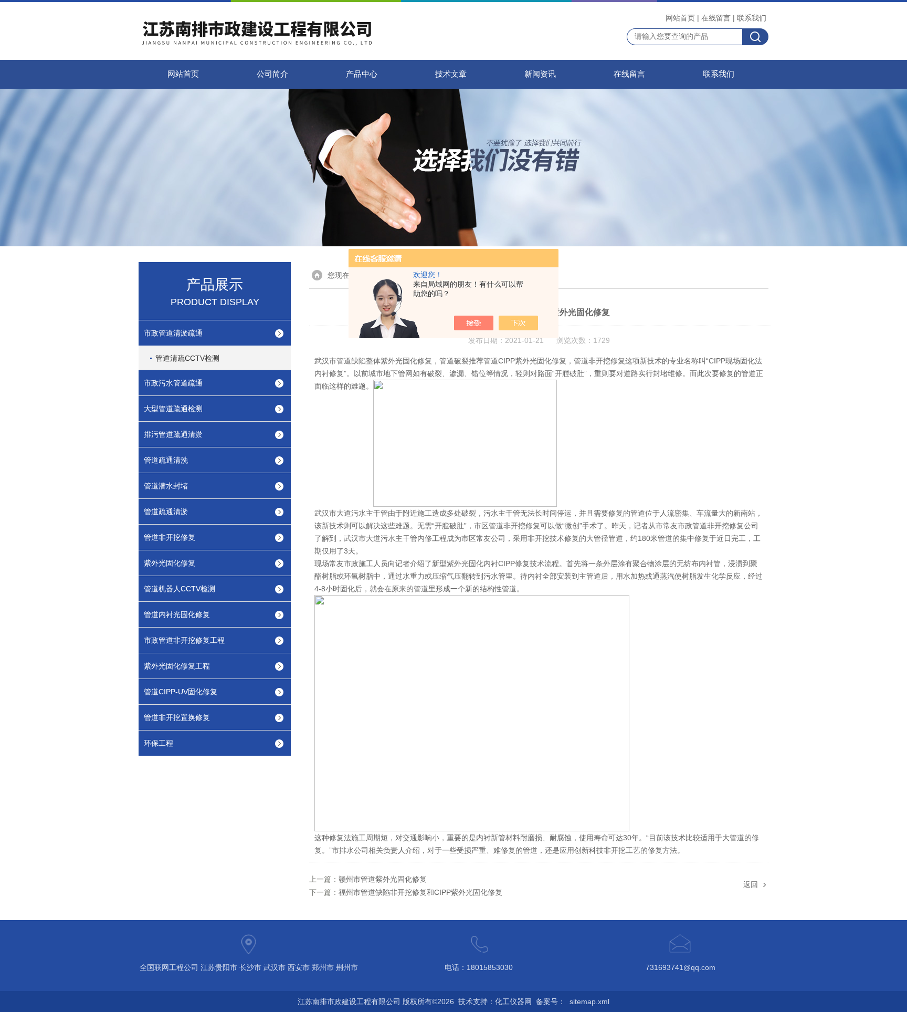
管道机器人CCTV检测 (179, 589)
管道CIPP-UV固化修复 (180, 691)
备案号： (550, 1001)
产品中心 (361, 74)
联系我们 (751, 18)
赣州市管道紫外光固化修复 (383, 879)
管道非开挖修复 (169, 537)
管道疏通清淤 (166, 511)
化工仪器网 (513, 1001)
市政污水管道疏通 (173, 383)
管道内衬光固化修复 (177, 614)
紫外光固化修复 (169, 563)
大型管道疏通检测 (173, 408)
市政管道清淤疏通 (173, 333)
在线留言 (716, 18)
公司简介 (272, 74)
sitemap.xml (589, 1001)
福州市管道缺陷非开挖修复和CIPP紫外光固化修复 (420, 892)
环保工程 (158, 743)
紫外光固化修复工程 (177, 666)
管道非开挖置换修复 (177, 717)
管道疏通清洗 (166, 460)
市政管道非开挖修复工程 (184, 640)
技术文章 (451, 74)
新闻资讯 (540, 74)
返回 (750, 884)
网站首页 (680, 18)
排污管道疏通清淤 (173, 434)
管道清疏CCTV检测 (187, 358)
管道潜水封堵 (166, 486)
